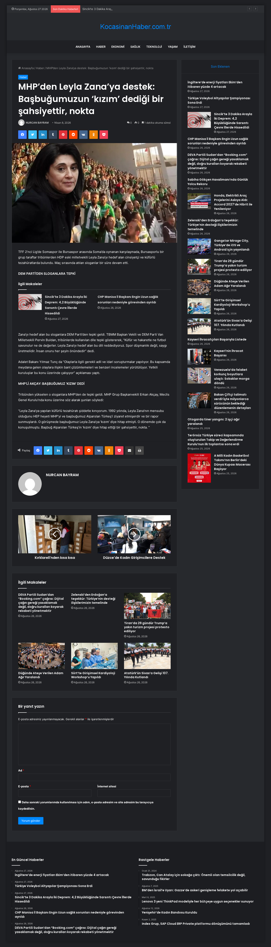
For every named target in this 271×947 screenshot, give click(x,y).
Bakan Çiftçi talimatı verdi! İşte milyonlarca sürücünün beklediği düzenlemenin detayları (232, 401)
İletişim (189, 46)
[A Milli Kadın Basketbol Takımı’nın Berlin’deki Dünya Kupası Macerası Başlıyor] (199, 468)
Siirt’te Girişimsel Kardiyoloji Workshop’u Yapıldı (93, 675)
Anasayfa (83, 46)
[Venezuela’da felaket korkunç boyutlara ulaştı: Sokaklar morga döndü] (199, 376)
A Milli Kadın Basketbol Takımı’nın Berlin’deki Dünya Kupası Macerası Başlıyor (232, 462)
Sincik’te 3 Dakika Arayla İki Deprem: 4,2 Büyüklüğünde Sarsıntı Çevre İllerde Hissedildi (139, 9)
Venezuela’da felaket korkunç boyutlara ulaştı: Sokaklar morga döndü (231, 376)
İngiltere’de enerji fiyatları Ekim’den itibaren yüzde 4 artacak (215, 84)
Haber (100, 46)
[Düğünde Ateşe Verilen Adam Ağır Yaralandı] (41, 656)
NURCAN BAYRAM (37, 122)
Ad (21, 770)
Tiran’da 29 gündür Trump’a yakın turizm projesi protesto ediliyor (146, 627)
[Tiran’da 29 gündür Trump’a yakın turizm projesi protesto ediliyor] (147, 606)
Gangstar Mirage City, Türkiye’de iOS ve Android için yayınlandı (231, 245)
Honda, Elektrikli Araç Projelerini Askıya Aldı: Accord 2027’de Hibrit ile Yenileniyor (233, 202)
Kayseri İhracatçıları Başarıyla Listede (217, 339)
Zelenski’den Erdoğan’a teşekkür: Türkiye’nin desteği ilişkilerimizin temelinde (93, 599)
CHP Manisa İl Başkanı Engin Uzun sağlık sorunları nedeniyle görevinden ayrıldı (218, 141)
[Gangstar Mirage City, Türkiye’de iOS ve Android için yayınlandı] (199, 246)
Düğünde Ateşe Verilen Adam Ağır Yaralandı (40, 675)
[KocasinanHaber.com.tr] (135, 26)
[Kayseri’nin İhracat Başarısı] (199, 357)
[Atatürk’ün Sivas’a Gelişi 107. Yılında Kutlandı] (147, 656)
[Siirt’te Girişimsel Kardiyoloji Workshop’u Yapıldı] (94, 656)
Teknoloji (154, 46)
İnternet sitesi (106, 786)
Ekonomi (117, 46)
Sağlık (135, 46)
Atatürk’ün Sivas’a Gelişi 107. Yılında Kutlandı (146, 675)
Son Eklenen (220, 66)
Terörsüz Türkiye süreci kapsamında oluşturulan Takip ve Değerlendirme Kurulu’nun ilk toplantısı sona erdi (216, 439)
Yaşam (173, 46)
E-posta (24, 786)
